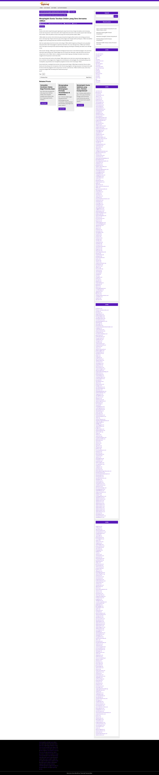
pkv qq (52, 759)
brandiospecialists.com (100, 144)
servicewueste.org (99, 123)
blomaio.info (98, 253)
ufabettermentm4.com (100, 499)
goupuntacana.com (100, 537)
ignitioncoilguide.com (100, 729)
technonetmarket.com (100, 649)
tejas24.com (98, 228)
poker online (47, 767)
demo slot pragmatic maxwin (51, 750)
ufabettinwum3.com (100, 503)
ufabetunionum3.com (100, 623)
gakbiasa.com (98, 292)
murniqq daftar (50, 755)
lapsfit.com (98, 609)
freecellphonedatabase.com (101, 333)
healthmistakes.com (100, 429)
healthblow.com (99, 163)
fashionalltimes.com (100, 708)
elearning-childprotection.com (102, 169)
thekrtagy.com (99, 700)
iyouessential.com (99, 565)
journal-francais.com (100, 218)
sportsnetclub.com (100, 359)
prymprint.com (99, 451)
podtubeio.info (99, 256)
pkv (96, 58)
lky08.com (98, 183)
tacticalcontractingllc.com (101, 487)
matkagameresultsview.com (102, 151)
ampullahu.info (99, 243)
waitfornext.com (99, 656)
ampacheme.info (99, 242)
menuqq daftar (42, 755)
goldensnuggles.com (100, 350)
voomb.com (98, 405)
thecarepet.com (99, 312)
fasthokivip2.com (99, 366)
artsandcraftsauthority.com (101, 733)
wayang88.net (99, 631)
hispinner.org (98, 154)
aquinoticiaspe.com (100, 370)
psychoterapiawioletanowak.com (103, 473)
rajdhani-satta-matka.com (101, 166)
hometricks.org (99, 461)
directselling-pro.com (100, 725)
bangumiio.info (99, 249)
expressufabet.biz (99, 106)
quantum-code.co (99, 659)
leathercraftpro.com (100, 462)
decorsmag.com (99, 116)
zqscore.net (98, 441)
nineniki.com (98, 142)
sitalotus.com (98, 434)
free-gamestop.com (100, 338)
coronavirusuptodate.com (101, 602)
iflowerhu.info (99, 294)
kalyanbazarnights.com (101, 137)
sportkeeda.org (99, 452)
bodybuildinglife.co (100, 422)
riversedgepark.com (100, 538)
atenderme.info (99, 247)
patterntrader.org (99, 431)
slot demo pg (98, 55)
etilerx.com (98, 639)
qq (52, 757)
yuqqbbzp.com (99, 599)
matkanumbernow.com (101, 126)
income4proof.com (100, 547)
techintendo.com (99, 578)
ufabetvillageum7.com (100, 627)
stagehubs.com (99, 526)
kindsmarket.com (99, 191)
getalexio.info (98, 448)
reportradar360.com (100, 207)
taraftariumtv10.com (100, 210)
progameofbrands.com (100, 120)
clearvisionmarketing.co (101, 658)
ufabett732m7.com (100, 672)
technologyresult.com (100, 572)
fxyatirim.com (99, 569)
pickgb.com (98, 427)
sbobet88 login (42, 765)
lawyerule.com (99, 221)
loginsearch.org (99, 266)
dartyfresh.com (99, 557)
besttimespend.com (100, 454)
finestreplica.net (99, 641)
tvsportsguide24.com (100, 408)
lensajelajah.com (99, 550)
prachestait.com (99, 231)
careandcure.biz (99, 455)
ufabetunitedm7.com (100, 506)
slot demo (98, 59)
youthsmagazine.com (100, 378)
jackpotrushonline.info (100, 331)
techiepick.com (99, 681)
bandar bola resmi (99, 60)
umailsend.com (99, 346)
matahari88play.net (100, 375)
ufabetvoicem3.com (100, 628)
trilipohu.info (98, 298)
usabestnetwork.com (100, 343)
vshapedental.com (99, 693)
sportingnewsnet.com (100, 387)
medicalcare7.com (99, 145)
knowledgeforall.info (100, 172)
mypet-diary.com (99, 196)
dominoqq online (99, 66)
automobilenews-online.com (102, 707)
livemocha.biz (99, 273)
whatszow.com (99, 575)
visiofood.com (99, 673)
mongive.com (98, 149)
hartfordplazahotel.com (101, 288)
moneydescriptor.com (100, 377)
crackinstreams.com (100, 603)
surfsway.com (99, 583)
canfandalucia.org (99, 694)
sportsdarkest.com (100, 381)
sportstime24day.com (100, 388)
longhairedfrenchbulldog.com (102, 371)
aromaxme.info (99, 245)
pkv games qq (48, 757)
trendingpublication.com (101, 496)
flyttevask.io (98, 285)
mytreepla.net (99, 611)
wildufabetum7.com (100, 517)
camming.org (98, 534)
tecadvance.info (99, 238)
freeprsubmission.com (100, 676)
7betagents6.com (99, 600)
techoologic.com (99, 687)
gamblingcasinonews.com (101, 117)
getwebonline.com (100, 180)
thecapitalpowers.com (100, 489)
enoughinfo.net (99, 277)
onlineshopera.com (100, 555)
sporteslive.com (99, 389)
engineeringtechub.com (101, 401)
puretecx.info (98, 236)
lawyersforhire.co (99, 373)
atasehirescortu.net (100, 399)
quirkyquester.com (100, 476)
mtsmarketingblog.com (101, 224)
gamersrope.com (99, 335)
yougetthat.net (99, 357)
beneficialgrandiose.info (101, 252)
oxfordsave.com (99, 361)
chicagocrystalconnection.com (102, 295)
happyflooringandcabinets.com (102, 420)
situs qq (48, 765)
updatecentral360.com (100, 438)
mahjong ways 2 (50, 752)
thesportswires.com (100, 384)
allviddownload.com (100, 114)
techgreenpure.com (100, 579)
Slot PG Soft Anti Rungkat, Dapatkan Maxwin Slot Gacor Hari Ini (54, 11)
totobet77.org (99, 494)
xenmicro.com (99, 554)
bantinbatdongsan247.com (101, 321)
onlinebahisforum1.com (101, 532)
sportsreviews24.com (100, 409)
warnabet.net (98, 280)
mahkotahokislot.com (100, 415)
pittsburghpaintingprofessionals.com (103, 471)
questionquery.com (100, 211)
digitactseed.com (99, 586)
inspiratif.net (98, 93)
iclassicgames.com (100, 363)
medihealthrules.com (100, 690)
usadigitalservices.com (100, 175)
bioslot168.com (99, 732)
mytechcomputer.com (100, 730)
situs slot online (42, 752)
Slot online (47, 7)
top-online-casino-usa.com (101, 138)
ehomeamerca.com (100, 576)
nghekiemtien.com (100, 225)
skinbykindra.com (99, 718)
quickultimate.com (100, 475)
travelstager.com (99, 203)
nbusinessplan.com (100, 102)
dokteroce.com (99, 217)
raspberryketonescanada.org (102, 688)
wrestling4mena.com (100, 170)
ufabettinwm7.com (100, 501)
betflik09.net (98, 551)
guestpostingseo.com (100, 315)
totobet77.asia (99, 493)
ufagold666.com (99, 677)
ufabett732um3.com (100, 652)
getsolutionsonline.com (101, 152)
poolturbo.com (99, 229)
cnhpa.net (98, 433)
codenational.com (99, 721)
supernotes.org (99, 436)
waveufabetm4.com (100, 630)
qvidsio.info (98, 259)
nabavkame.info (99, 291)
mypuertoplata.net (100, 107)
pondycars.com (99, 684)
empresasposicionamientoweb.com (103, 712)
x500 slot (42, 750)
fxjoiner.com (98, 716)
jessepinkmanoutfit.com (101, 345)
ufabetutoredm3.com (100, 508)
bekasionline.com (99, 100)
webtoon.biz (98, 382)
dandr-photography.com (101, 215)
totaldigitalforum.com (100, 709)
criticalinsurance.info (100, 155)
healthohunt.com (99, 644)
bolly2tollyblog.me (100, 282)
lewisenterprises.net (100, 558)
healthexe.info (99, 235)
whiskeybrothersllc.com (101, 515)
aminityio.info (99, 239)
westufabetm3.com (100, 514)
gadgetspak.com (99, 604)
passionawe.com (99, 469)
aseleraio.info (98, 443)
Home (41, 7)
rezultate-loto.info (99, 616)
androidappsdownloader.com (102, 161)
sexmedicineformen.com (101, 478)
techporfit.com (99, 99)
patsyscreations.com (100, 546)
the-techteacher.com (100, 705)
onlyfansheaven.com (100, 182)
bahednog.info (99, 322)
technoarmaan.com (100, 711)
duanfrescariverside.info (101, 638)
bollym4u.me (98, 281)
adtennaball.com (99, 147)
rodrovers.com (99, 592)
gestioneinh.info (99, 665)
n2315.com (98, 179)
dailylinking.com (99, 561)
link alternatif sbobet (49, 764)
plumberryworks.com (100, 472)
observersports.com (100, 367)
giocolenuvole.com (100, 564)
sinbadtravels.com (99, 339)
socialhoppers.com (100, 176)
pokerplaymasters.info (100, 318)
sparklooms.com (99, 486)
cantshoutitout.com (100, 105)
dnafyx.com (98, 562)
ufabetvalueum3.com (100, 624)
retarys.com (98, 347)
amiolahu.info (99, 240)
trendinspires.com (99, 204)
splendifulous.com (100, 617)
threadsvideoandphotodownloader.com (104, 326)
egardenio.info (99, 445)
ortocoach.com (99, 468)
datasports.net (99, 398)
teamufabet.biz (99, 112)
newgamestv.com (99, 394)
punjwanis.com (99, 308)
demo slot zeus (99, 73)
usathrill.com (98, 691)
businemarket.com (100, 374)
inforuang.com (99, 190)
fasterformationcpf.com (101, 349)
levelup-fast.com (99, 610)
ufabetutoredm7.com (100, 510)
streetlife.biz (98, 274)
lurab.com (98, 728)
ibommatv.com (99, 98)
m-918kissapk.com (100, 289)
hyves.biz (98, 275)
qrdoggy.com (98, 423)
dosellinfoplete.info (100, 254)
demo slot (54, 745)
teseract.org (98, 669)
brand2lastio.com (99, 173)
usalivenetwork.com (100, 329)
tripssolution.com (99, 593)
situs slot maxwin (99, 54)
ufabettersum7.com (100, 500)
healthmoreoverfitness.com (101, 128)
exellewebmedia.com (100, 336)
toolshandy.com (99, 201)
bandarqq (98, 62)
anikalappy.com (99, 635)
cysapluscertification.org (101, 263)
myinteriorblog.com (100, 679)
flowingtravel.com (99, 141)
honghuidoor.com (99, 140)
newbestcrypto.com (100, 360)
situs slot (44, 754)
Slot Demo (53, 7)
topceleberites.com (100, 620)
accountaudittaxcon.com (101, 450)
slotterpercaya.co (99, 480)
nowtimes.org (99, 270)
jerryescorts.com (99, 402)
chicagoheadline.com (100, 533)
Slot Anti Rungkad (62, 7)
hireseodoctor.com (100, 607)
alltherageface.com (100, 719)
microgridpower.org (100, 464)
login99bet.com (99, 529)
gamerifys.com (99, 92)
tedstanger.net (99, 651)
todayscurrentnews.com (101, 492)
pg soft (49, 745)
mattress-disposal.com (100, 419)
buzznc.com (98, 715)
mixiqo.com (98, 465)
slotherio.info (98, 261)
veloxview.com (99, 513)
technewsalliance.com (100, 648)
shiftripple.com (99, 479)
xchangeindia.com (99, 701)
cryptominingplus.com (100, 368)
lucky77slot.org (99, 412)
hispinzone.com (99, 135)
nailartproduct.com (100, 585)
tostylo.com (98, 356)
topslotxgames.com (100, 130)
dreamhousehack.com (100, 704)
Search (107, 13)
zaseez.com (98, 540)
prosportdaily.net (99, 666)
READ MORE (44, 104)
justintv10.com (99, 219)
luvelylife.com (99, 193)
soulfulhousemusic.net (100, 485)
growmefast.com (99, 413)
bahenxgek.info (99, 324)
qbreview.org (98, 121)
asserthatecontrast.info (100, 246)
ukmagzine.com (99, 340)
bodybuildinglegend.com (101, 212)
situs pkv (97, 69)
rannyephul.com (99, 205)
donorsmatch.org (99, 268)
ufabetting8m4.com (100, 621)
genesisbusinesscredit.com (101, 189)
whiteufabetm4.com (100, 634)
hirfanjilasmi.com (99, 459)
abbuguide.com (99, 571)
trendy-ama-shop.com (100, 670)
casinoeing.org (99, 271)
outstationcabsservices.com (101, 698)
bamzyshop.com (99, 683)
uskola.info (98, 653)
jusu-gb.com (98, 311)
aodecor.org (98, 267)
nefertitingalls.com (100, 544)
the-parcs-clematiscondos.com (102, 310)
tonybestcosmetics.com (101, 714)
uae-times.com (99, 91)
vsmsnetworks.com (100, 95)
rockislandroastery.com (101, 723)
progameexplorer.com (100, 722)
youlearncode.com (100, 568)
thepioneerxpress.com (100, 109)
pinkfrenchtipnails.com (100, 392)
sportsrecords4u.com (100, 618)
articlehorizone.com (100, 597)
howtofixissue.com (100, 110)
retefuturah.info (99, 645)
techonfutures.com (100, 686)
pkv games (98, 72)
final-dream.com (99, 662)
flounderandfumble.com (101, 642)
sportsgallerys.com (100, 395)
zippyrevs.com (99, 124)
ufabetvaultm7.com (100, 625)
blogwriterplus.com (100, 314)
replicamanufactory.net (101, 614)
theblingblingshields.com (101, 391)
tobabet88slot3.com (100, 490)
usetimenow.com (99, 162)
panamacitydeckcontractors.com (103, 198)
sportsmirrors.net (99, 396)
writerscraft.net (99, 168)
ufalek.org (98, 417)
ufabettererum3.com (100, 497)
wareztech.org (99, 342)
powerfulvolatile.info (100, 257)
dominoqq (98, 77)
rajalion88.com (99, 536)
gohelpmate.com (99, 165)
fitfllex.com (98, 187)
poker (44, 760)
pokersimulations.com (100, 613)
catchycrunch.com (99, 541)
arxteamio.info (99, 447)
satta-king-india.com (100, 595)
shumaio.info (98, 260)
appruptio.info (99, 299)
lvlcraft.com (98, 588)
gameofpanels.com (100, 159)
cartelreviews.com (99, 582)
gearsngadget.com (99, 606)
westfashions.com (99, 200)
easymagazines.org (100, 458)
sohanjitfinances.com (100, 483)
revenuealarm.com (100, 726)
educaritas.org (99, 548)
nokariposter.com (99, 156)
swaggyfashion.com (100, 208)
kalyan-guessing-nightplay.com (102, 158)
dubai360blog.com (100, 410)
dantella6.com (99, 133)
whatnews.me (99, 660)
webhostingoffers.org (100, 574)
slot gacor (51, 747)
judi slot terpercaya (100, 68)
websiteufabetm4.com (100, 632)
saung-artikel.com (99, 364)
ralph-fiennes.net (99, 184)
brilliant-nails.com (99, 214)
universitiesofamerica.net (101, 119)
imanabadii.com (99, 296)
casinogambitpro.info (100, 317)
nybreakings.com (99, 697)
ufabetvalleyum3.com (100, 511)
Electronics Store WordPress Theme (75, 773)
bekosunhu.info (99, 250)
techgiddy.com (99, 328)
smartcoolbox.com (100, 482)
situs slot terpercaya (43, 747)
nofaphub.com (99, 543)
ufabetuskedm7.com (100, 507)
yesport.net (98, 354)
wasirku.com (98, 226)
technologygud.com (100, 424)
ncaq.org (97, 552)
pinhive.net (98, 278)
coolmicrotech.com (100, 702)
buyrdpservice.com (100, 353)
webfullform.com (99, 113)
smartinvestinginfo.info (101, 646)
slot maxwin (47, 748)
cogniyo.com (98, 457)
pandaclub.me (99, 284)
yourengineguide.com (100, 695)
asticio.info (98, 444)
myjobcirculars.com (100, 127)
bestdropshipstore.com (101, 580)
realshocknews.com (100, 426)
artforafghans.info (99, 232)
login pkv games (99, 63)
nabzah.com (98, 148)
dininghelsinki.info (100, 637)
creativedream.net (99, 177)
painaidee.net (98, 380)
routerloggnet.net (99, 131)
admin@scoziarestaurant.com (56, 23)
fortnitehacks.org (99, 264)
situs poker (98, 65)
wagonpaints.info (99, 655)
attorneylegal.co (99, 403)
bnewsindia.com (99, 680)
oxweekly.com (99, 197)
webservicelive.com (100, 735)
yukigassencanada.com (101, 596)
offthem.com (98, 96)
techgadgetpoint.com (100, 406)
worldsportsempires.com (101, 437)
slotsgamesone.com (100, 134)
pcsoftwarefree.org (100, 560)
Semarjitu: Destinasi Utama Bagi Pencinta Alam (47, 87)
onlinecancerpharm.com (101, 416)
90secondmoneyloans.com (101, 589)
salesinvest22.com (100, 667)
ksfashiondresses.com (100, 430)
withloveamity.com (100, 566)
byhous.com (98, 287)
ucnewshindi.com (99, 332)
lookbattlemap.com (100, 352)
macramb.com (99, 194)
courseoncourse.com (100, 319)
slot (43, 74)
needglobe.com (99, 466)
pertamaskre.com (99, 325)
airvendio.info (99, 233)
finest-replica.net (99, 663)
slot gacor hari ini (54, 748)
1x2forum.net (99, 527)
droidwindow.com (99, 674)
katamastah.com (99, 440)
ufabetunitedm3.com (100, 504)
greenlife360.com (99, 103)
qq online (98, 56)
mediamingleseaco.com (101, 222)
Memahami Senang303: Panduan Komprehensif (106, 36)
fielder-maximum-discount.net (102, 186)
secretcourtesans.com (100, 530)
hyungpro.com (99, 385)
